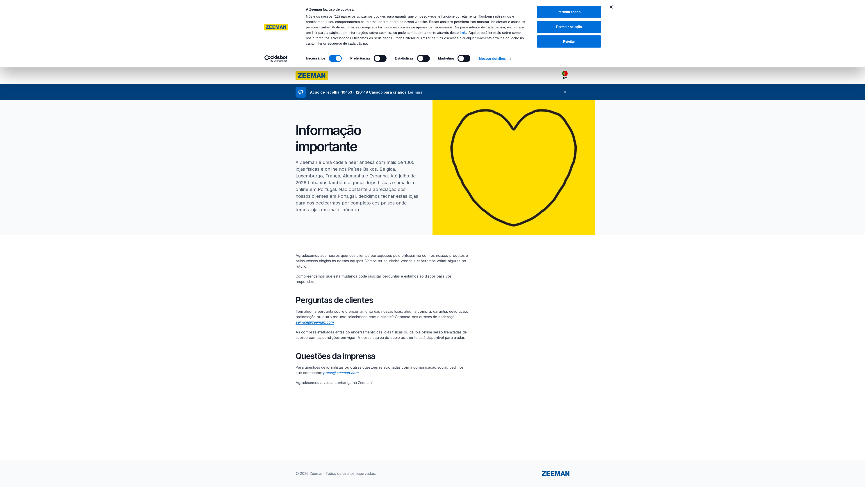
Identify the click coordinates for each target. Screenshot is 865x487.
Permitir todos (569, 12)
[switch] (380, 58)
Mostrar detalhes (492, 58)
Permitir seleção (569, 27)
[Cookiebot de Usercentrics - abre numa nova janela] (276, 58)
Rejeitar (569, 41)
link (463, 32)
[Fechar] (564, 92)
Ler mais (415, 92)
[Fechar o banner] (611, 7)
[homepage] (312, 75)
